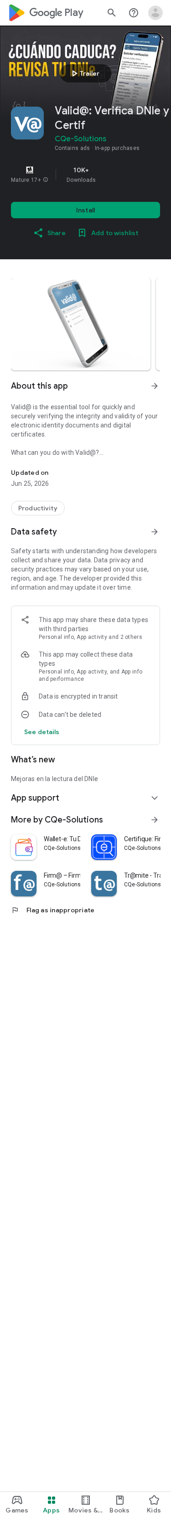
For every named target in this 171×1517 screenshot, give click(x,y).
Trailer (84, 73)
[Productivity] (38, 508)
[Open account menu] (155, 13)
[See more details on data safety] (42, 732)
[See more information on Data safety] (155, 532)
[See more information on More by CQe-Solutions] (155, 820)
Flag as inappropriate (52, 910)
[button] (45, 180)
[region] (85, 175)
